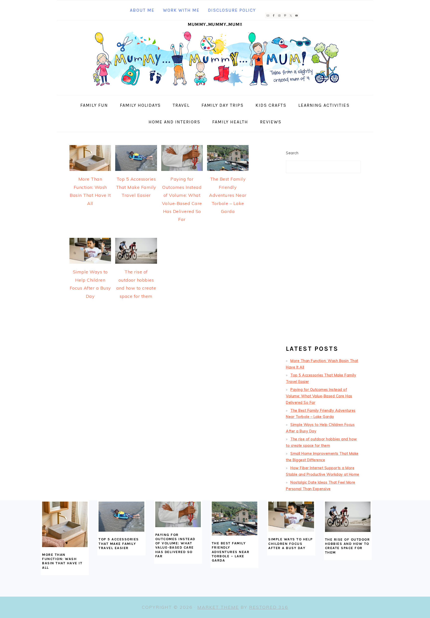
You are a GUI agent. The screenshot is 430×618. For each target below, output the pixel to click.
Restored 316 (268, 607)
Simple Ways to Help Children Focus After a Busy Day (290, 543)
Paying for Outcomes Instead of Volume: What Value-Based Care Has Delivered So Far (319, 396)
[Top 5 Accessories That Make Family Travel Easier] (121, 517)
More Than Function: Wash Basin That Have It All (62, 561)
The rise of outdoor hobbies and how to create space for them (347, 546)
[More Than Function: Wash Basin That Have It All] (65, 524)
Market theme (218, 607)
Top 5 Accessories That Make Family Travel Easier (136, 187)
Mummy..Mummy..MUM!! (215, 24)
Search (292, 153)
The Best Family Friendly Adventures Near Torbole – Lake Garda (228, 195)
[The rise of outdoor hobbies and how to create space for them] (348, 517)
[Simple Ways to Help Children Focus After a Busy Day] (291, 517)
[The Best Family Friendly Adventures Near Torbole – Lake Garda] (234, 519)
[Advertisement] (323, 261)
